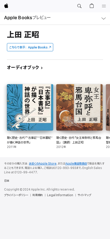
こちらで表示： (28, 47)
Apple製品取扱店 (76, 163)
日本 (6, 181)
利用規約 (37, 195)
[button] (79, 6)
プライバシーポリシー (16, 195)
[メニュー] (104, 6)
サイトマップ (84, 195)
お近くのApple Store (43, 163)
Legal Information (60, 195)
